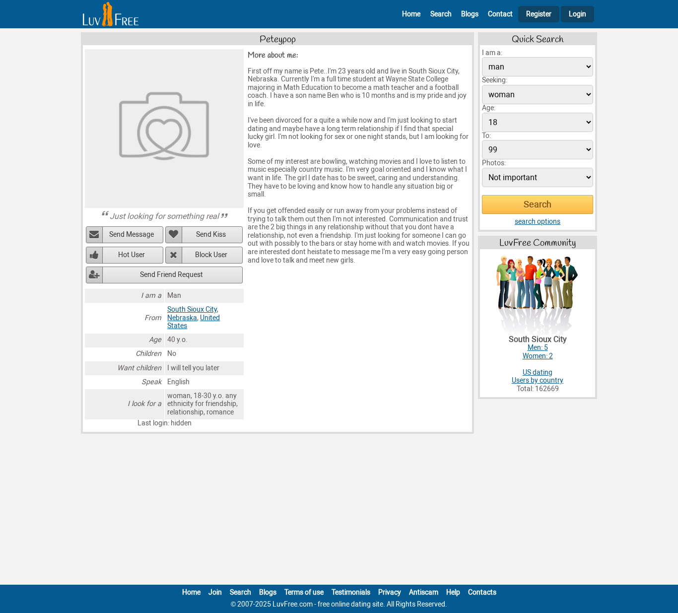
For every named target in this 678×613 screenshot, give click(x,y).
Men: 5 (538, 347)
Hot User (131, 255)
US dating (537, 372)
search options (537, 221)
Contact (500, 14)
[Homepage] (110, 14)
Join (215, 592)
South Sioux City (192, 309)
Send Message (131, 234)
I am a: (492, 53)
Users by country (537, 380)
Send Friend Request (171, 275)
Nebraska (182, 318)
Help (453, 592)
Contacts (482, 592)
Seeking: (494, 80)
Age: (488, 108)
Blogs (469, 14)
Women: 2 (538, 356)
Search (441, 14)
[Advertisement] (339, 511)
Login (577, 14)
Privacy (389, 592)
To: (486, 136)
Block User (211, 255)
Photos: (494, 163)
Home (411, 14)
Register (538, 14)
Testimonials (351, 592)
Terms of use (304, 592)
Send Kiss (211, 234)
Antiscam (423, 592)
